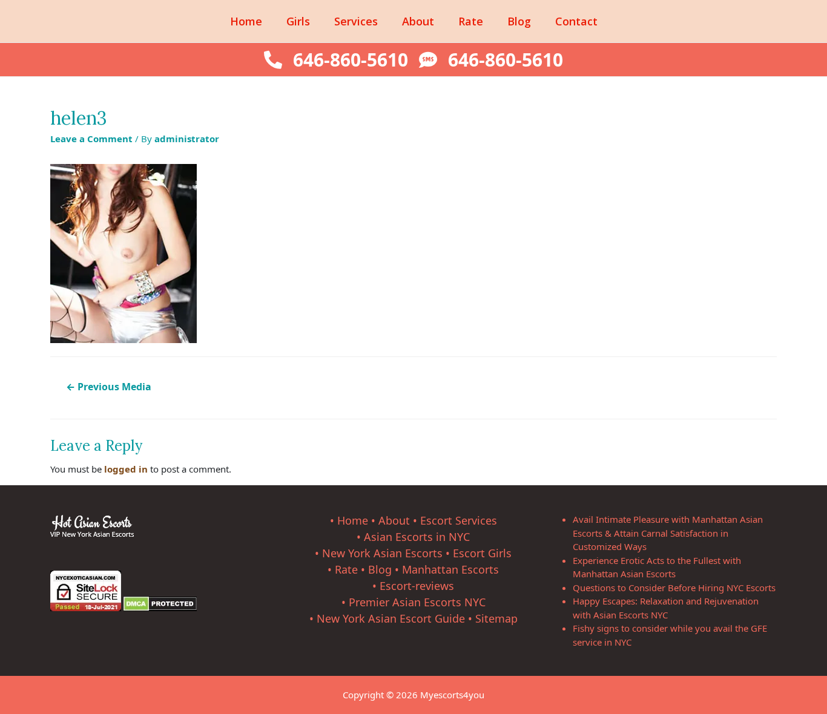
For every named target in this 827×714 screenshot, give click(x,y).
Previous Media (108, 386)
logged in (126, 469)
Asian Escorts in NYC (417, 536)
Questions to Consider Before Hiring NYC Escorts (674, 587)
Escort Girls (482, 553)
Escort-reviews (417, 585)
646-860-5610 (350, 59)
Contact (576, 21)
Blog (519, 21)
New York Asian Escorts (382, 553)
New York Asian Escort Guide (391, 618)
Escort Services (458, 520)
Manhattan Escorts (450, 569)
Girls (298, 21)
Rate (470, 21)
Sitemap (496, 618)
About (418, 21)
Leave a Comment (91, 139)
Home (246, 21)
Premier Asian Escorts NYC (417, 602)
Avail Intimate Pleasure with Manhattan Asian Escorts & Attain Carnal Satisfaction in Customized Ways (668, 532)
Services (356, 21)
